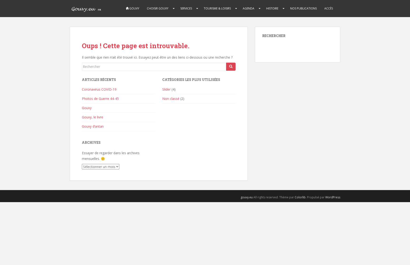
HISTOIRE (272, 8)
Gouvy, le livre (92, 117)
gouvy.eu (247, 197)
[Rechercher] (231, 67)
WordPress (332, 197)
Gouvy (134, 8)
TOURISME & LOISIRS (217, 8)
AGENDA (248, 8)
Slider (166, 89)
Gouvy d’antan (93, 126)
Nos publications (303, 8)
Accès (328, 8)
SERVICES (186, 8)
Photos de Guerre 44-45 (100, 98)
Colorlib (300, 197)
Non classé (170, 98)
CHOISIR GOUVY (157, 8)
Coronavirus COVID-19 (99, 89)
